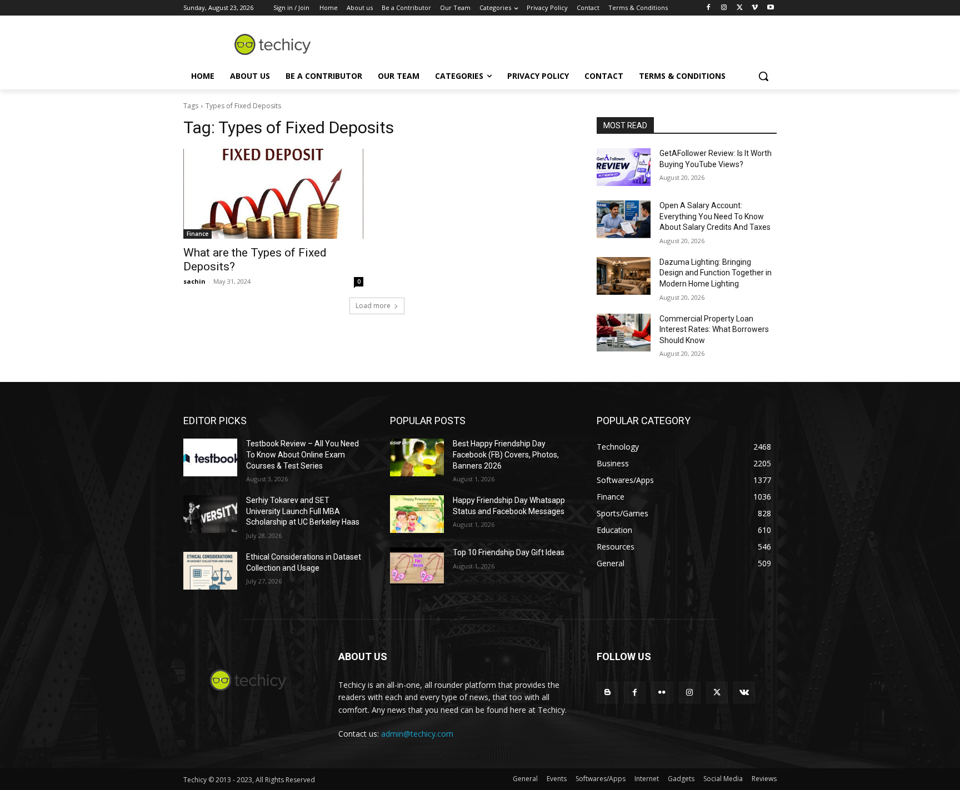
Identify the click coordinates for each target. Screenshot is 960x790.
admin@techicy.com (417, 733)
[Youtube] (770, 8)
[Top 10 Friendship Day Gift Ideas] (417, 566)
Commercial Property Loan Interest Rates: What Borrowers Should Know (714, 329)
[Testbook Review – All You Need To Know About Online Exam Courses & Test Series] (210, 457)
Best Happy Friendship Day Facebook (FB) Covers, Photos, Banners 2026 (506, 454)
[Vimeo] (754, 8)
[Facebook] (708, 8)
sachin (194, 281)
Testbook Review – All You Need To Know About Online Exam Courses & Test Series (302, 454)
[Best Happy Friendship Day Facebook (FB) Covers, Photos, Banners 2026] (417, 457)
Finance (197, 234)
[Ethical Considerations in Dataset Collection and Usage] (210, 571)
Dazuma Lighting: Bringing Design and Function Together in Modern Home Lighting (715, 273)
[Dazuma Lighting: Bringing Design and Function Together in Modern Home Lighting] (624, 276)
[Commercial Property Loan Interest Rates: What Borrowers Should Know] (624, 332)
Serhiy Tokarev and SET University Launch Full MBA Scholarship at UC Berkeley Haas (302, 511)
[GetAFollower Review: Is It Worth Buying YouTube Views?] (624, 167)
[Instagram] (724, 8)
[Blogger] (607, 692)
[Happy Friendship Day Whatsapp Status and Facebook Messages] (417, 514)
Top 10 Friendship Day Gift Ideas (508, 552)
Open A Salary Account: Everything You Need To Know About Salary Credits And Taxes (715, 216)
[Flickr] (662, 692)
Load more (373, 305)
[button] (763, 76)
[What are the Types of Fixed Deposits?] (273, 194)
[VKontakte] (744, 692)
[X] (739, 8)
